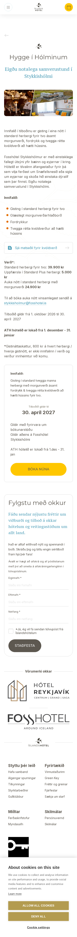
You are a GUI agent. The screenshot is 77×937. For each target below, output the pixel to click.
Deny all (38, 916)
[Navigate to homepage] (39, 7)
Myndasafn (15, 824)
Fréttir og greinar (56, 784)
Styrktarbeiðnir (18, 790)
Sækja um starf (55, 796)
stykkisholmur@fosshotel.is (25, 303)
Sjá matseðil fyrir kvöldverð (36, 248)
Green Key (52, 778)
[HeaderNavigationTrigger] (8, 7)
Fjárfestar (51, 790)
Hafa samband (18, 772)
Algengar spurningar (22, 778)
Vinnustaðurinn (55, 772)
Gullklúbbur (15, 796)
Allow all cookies (38, 905)
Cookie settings (38, 927)
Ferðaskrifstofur (19, 818)
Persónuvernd (54, 818)
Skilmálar (51, 824)
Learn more (15, 893)
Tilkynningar (16, 784)
